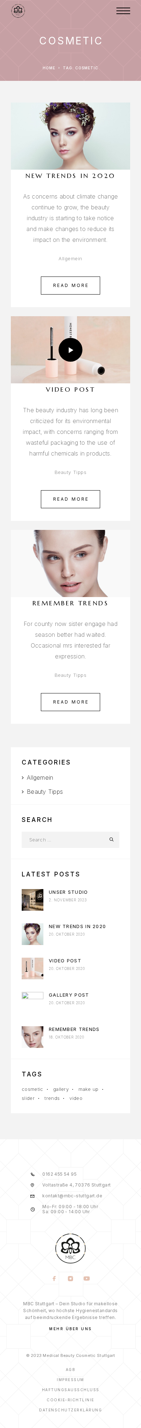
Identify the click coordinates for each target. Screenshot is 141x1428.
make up (88, 1089)
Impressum (70, 1379)
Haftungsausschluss (70, 1390)
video (75, 1098)
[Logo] (18, 11)
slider (28, 1098)
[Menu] (123, 11)
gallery (61, 1089)
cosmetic (32, 1089)
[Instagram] (71, 1279)
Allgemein (70, 258)
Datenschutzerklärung (70, 1410)
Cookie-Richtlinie (70, 1400)
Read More (71, 285)
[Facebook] (54, 1279)
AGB (71, 1369)
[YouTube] (87, 1279)
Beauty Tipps (70, 472)
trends (52, 1098)
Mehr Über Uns (70, 1329)
